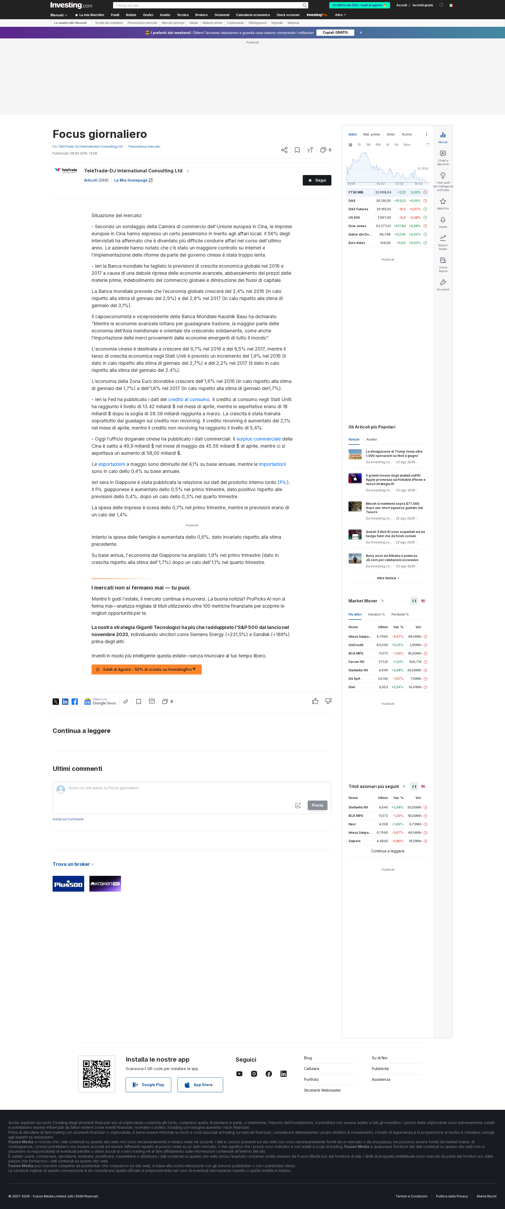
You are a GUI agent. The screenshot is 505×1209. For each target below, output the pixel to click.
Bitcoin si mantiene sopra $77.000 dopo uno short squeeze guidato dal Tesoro (394, 508)
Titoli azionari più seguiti (374, 786)
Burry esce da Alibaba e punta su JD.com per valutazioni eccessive (392, 558)
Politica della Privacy (452, 1196)
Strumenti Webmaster (322, 1090)
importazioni (272, 464)
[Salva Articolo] (297, 150)
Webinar (293, 23)
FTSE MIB (356, 192)
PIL (283, 482)
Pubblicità (380, 1068)
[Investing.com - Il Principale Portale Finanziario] (71, 5)
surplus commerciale (258, 439)
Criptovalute (235, 23)
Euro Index (357, 243)
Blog (308, 1058)
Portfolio (311, 1079)
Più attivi (355, 614)
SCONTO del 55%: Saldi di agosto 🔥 (359, 5)
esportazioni (111, 464)
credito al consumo (189, 399)
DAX (352, 201)
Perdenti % (400, 614)
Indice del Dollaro (362, 234)
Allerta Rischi (486, 1196)
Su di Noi (379, 1058)
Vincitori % (376, 614)
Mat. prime (371, 134)
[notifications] (441, 4)
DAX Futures (358, 209)
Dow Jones (357, 226)
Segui (320, 180)
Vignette (277, 23)
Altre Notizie (386, 578)
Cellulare (311, 1068)
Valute (193, 23)
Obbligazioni (258, 23)
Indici (353, 134)
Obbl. (391, 134)
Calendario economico (253, 15)
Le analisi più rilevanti (70, 23)
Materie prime (212, 23)
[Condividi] (284, 150)
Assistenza (381, 1079)
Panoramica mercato (142, 23)
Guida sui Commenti (68, 819)
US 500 (354, 217)
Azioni (407, 134)
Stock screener (288, 15)
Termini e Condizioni (411, 1196)
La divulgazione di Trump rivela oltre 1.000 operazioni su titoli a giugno (394, 453)
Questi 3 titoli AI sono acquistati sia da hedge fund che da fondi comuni (395, 534)
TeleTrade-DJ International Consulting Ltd (133, 170)
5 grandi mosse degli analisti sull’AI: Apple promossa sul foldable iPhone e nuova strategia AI (396, 479)
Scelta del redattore (109, 23)
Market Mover (363, 600)
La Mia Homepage (131, 180)
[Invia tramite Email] (152, 701)
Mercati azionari (173, 23)
